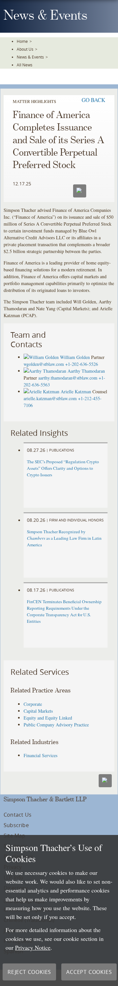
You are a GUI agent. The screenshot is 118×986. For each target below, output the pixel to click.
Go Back (93, 100)
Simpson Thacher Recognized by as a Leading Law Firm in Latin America (64, 538)
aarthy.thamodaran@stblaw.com (67, 378)
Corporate (33, 704)
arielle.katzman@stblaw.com (50, 398)
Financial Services (40, 755)
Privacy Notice (32, 947)
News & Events (30, 57)
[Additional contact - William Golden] (42, 357)
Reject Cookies (29, 972)
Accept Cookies (89, 972)
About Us (25, 49)
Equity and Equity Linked (48, 718)
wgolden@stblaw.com (44, 364)
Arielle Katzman (76, 391)
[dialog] (59, 910)
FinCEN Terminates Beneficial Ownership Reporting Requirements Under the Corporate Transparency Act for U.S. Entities (64, 611)
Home (22, 41)
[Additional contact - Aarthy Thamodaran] (46, 371)
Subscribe (16, 825)
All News (24, 64)
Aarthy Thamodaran (86, 371)
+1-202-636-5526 (81, 364)
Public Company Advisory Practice (56, 725)
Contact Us (17, 814)
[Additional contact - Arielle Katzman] (42, 391)
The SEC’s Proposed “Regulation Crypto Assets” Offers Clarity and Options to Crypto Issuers (63, 468)
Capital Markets (38, 711)
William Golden (75, 357)
